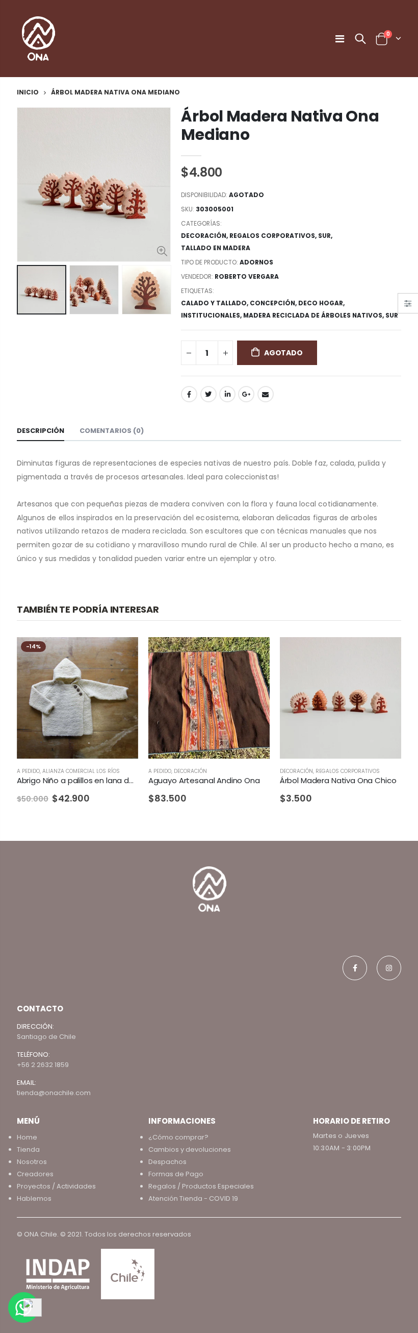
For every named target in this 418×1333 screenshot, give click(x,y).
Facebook (189, 394)
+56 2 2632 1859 (43, 1065)
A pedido (28, 771)
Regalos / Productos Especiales (201, 1186)
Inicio (28, 92)
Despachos (167, 1162)
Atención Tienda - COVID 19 (193, 1198)
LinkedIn (227, 394)
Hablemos (34, 1198)
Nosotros (32, 1162)
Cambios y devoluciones (189, 1149)
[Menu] (339, 39)
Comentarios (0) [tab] (112, 430)
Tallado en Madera (215, 248)
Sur (324, 235)
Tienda (28, 1149)
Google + (246, 394)
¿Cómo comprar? (178, 1137)
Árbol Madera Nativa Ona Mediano (280, 125)
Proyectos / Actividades (56, 1186)
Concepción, (274, 303)
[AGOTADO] (121, 654)
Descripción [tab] (40, 430)
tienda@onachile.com (54, 1093)
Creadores (35, 1174)
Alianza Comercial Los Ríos (81, 771)
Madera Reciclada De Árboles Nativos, (314, 315)
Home (27, 1137)
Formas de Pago (175, 1174)
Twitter (208, 394)
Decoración (203, 235)
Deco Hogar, (322, 303)
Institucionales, (212, 315)
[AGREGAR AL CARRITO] (384, 654)
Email (265, 394)
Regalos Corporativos (272, 235)
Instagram (389, 968)
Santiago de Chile (46, 1036)
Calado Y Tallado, (215, 303)
